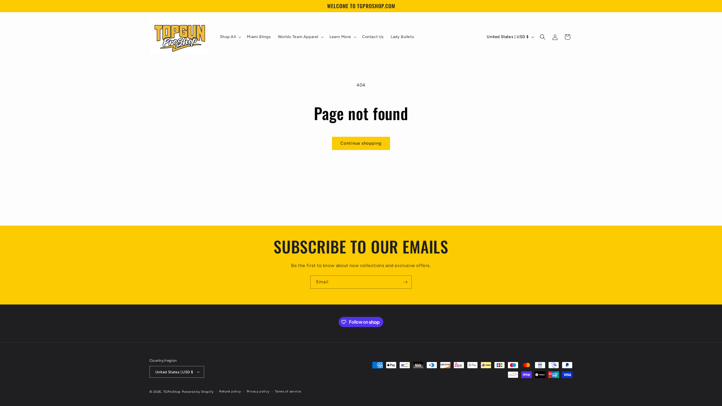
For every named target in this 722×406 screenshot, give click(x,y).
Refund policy (230, 391)
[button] (230, 37)
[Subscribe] (405, 282)
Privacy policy (258, 391)
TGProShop (172, 392)
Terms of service (288, 391)
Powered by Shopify (198, 392)
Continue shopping (361, 143)
